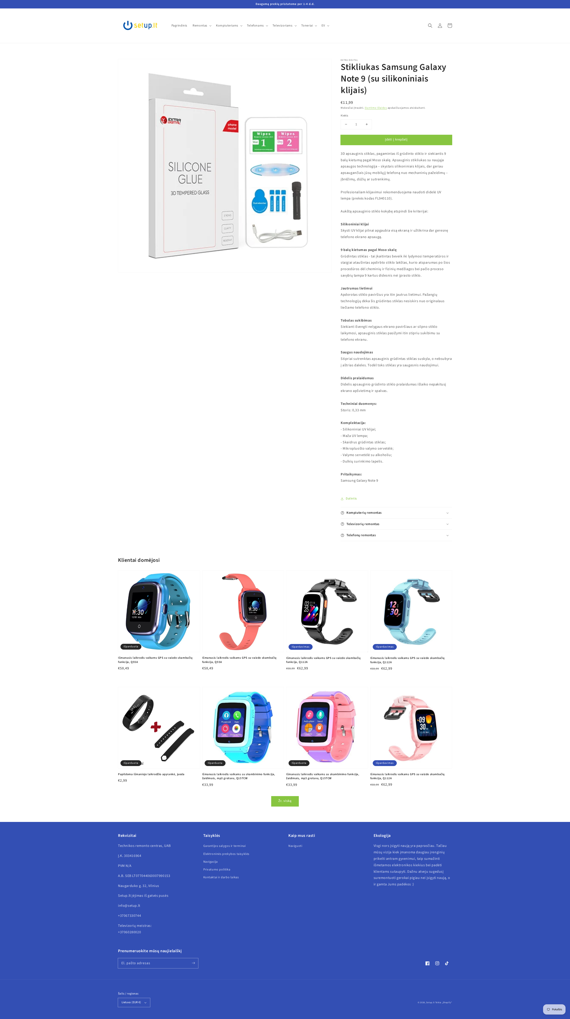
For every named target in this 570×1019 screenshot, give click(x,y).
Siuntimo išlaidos (376, 108)
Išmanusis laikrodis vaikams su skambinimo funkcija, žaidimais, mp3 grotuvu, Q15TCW (238, 776)
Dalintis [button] (351, 498)
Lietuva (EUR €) (131, 1002)
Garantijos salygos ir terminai (224, 846)
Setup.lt (430, 1002)
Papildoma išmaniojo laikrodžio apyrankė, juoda (151, 774)
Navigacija (210, 862)
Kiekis (344, 116)
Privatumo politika (216, 869)
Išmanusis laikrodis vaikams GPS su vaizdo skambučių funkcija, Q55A (155, 660)
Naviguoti (295, 846)
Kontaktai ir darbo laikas (221, 877)
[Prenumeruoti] (193, 963)
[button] (430, 26)
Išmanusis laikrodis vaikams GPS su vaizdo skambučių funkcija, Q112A (323, 660)
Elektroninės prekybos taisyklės (226, 854)
